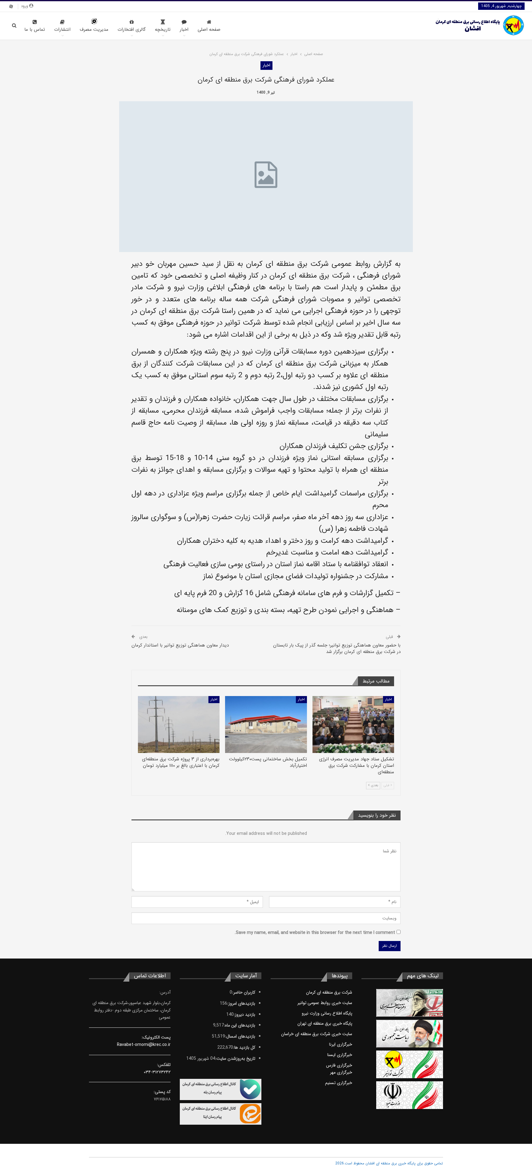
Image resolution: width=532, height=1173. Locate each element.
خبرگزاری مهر (341, 1072)
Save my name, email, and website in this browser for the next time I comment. (315, 932)
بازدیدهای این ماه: (239, 1025)
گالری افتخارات (132, 29)
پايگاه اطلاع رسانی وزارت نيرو (327, 1013)
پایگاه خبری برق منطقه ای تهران (324, 1023)
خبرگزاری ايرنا (340, 1044)
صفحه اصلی (209, 29)
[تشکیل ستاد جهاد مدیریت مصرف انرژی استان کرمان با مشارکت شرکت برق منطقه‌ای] (353, 724)
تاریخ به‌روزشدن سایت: (235, 1058)
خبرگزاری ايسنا (339, 1054)
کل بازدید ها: (244, 1047)
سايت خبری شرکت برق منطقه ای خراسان (316, 1034)
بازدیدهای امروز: (241, 1003)
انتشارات (62, 29)
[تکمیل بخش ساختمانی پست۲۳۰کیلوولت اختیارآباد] (266, 724)
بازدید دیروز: (244, 1014)
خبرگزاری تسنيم (338, 1082)
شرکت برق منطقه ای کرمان (329, 992)
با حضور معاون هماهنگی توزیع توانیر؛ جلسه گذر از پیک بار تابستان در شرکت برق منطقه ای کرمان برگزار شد (337, 648)
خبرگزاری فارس (339, 1065)
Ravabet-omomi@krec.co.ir (144, 1044)
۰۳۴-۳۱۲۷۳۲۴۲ (157, 1072)
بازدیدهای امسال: (240, 1036)
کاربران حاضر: (243, 992)
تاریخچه (163, 29)
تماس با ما (34, 29)
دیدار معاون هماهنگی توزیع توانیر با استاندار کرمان (180, 645)
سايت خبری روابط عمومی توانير (324, 1002)
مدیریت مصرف (94, 29)
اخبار (184, 29)
